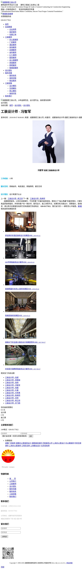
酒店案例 (12, 45)
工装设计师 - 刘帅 (11, 398)
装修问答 (12, 93)
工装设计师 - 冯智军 (12, 385)
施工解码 (12, 91)
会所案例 (12, 52)
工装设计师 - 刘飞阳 (12, 403)
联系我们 (8, 96)
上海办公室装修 (15, 446)
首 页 (12, 479)
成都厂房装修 (10, 443)
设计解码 (12, 86)
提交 (30, 436)
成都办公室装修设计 (23, 443)
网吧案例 (12, 65)
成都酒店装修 (37, 443)
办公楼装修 (69, 443)
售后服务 (12, 81)
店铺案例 (12, 50)
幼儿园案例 (13, 60)
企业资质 (12, 29)
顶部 (2, 567)
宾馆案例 (12, 63)
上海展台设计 (35, 446)
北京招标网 (45, 446)
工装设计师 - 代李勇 (12, 393)
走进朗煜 (8, 27)
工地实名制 (25, 446)
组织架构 (12, 32)
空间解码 (12, 88)
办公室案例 (13, 40)
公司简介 (12, 481)
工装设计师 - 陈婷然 (37, 198)
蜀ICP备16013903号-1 (59, 563)
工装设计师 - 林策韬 (12, 380)
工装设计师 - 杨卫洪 (15, 198)
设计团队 (8, 70)
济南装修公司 (47, 443)
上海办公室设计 (59, 443)
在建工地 (12, 34)
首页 (7, 24)
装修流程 (12, 78)
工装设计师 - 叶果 (11, 390)
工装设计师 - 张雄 (11, 388)
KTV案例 (12, 55)
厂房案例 (12, 42)
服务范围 (8, 73)
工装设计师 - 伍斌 (11, 377)
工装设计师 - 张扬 (11, 382)
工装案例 (8, 37)
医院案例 (12, 57)
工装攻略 (8, 83)
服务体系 (12, 75)
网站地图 (69, 563)
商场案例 (12, 47)
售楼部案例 (13, 68)
